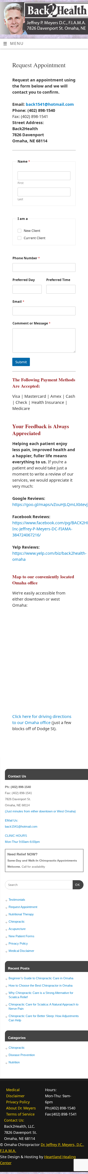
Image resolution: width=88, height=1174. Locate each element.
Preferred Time (58, 280)
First (21, 183)
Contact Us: (14, 1120)
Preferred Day (23, 280)
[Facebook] (71, 8)
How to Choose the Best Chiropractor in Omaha (40, 985)
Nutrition (14, 1062)
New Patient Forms (21, 936)
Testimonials (17, 899)
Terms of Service (20, 1114)
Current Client (34, 238)
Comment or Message (31, 323)
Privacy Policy (18, 943)
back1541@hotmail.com (50, 104)
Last (20, 199)
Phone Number (26, 258)
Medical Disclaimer (21, 950)
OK (76, 884)
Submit (21, 362)
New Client (32, 231)
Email (18, 302)
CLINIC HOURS (16, 835)
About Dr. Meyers (21, 1108)
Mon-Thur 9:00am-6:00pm (22, 841)
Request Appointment (23, 907)
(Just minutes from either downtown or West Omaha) (40, 811)
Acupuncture (17, 929)
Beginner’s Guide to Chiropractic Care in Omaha (41, 978)
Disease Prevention (22, 1055)
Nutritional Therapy (21, 914)
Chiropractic (17, 921)
